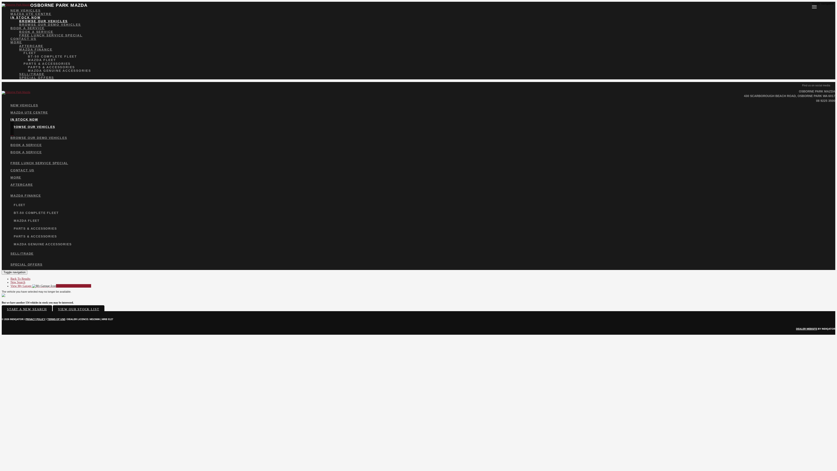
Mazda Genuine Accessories (59, 70)
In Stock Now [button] (25, 17)
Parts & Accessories (47, 63)
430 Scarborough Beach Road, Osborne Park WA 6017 (789, 96)
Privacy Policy (35, 319)
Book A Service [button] (27, 28)
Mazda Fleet (42, 60)
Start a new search (27, 309)
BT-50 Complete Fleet (52, 56)
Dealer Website (806, 329)
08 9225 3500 (825, 100)
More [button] (16, 42)
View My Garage (50, 286)
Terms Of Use (56, 319)
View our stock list (78, 309)
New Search (17, 282)
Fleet (30, 53)
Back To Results (20, 278)
